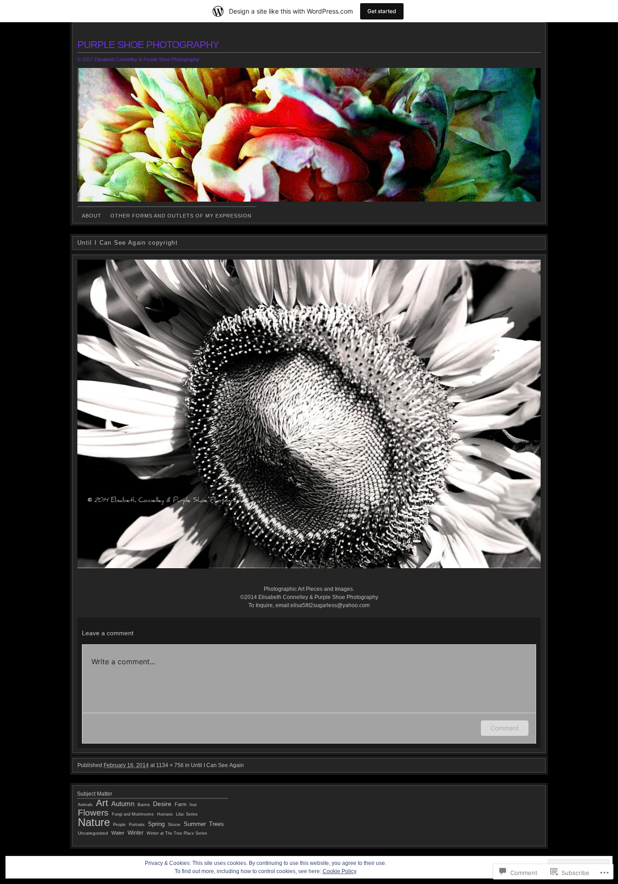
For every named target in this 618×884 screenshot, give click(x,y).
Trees (216, 824)
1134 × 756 (170, 765)
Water (117, 833)
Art (102, 802)
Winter (135, 833)
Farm (180, 804)
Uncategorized (93, 833)
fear (193, 804)
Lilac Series (187, 814)
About (91, 215)
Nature (94, 822)
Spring (156, 824)
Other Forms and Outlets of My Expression (181, 215)
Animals (85, 804)
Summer (195, 824)
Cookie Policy (340, 871)
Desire (162, 803)
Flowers (93, 812)
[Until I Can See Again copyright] (309, 414)
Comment (504, 728)
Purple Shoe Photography (148, 44)
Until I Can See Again (217, 765)
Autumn (122, 803)
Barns (144, 804)
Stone (174, 824)
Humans (165, 814)
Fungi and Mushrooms (133, 814)
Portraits (137, 824)
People (119, 824)
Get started (381, 11)
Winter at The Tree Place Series (177, 833)
